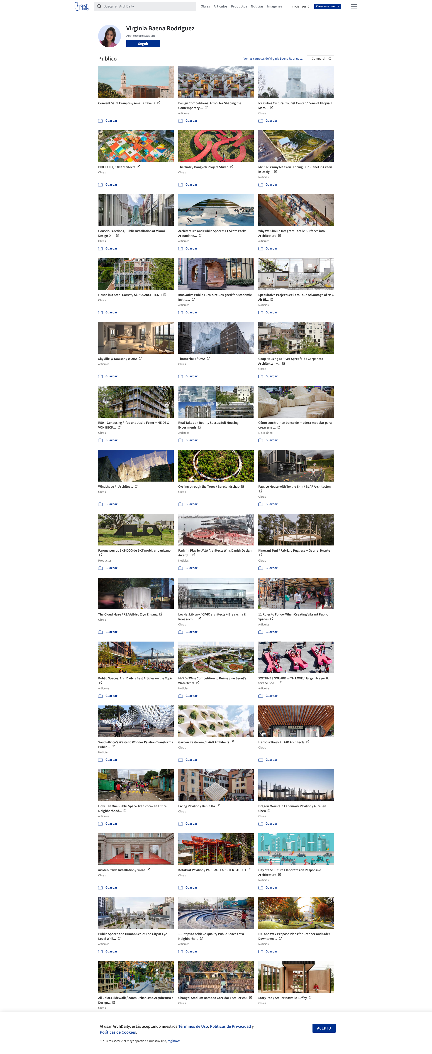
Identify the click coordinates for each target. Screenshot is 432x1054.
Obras (205, 6)
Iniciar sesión (301, 6)
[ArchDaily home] (82, 6)
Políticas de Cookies (118, 1032)
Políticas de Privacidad (230, 1026)
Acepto (324, 1028)
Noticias (257, 6)
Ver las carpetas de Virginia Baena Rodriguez (273, 58)
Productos (239, 6)
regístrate (174, 1041)
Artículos (220, 6)
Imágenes (274, 6)
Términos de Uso (193, 1026)
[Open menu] (354, 6)
